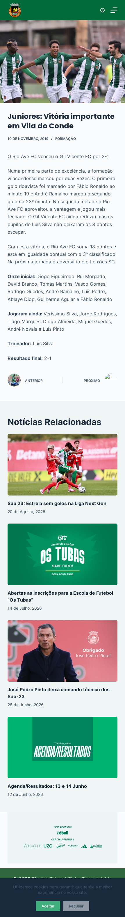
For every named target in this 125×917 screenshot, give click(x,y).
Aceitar (48, 906)
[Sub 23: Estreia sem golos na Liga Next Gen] (62, 465)
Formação (65, 138)
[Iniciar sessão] (102, 10)
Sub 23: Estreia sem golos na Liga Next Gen (57, 503)
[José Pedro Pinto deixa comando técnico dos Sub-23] (62, 651)
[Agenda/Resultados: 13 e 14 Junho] (62, 747)
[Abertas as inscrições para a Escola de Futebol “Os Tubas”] (62, 554)
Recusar (76, 906)
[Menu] (113, 10)
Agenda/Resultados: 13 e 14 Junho (47, 786)
